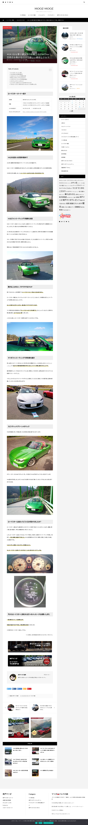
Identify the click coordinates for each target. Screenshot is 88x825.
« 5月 (71, 111)
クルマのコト (64, 129)
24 (79, 106)
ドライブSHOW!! (79, 38)
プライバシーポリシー (48, 822)
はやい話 (74, 183)
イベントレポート (41, 15)
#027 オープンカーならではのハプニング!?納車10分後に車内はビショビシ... (76, 73)
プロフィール (46, 674)
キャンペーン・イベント (65, 126)
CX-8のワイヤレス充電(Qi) (57, 810)
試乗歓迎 (78, 207)
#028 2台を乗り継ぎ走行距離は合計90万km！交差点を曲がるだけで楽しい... (76, 60)
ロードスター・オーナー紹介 (16, 72)
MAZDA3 (61, 183)
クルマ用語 (82, 183)
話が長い (83, 207)
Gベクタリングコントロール (78, 180)
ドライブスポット (67, 188)
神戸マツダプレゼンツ (71, 200)
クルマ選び (61, 185)
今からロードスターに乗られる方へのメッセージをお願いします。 (23, 84)
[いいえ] (86, 822)
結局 (67, 203)
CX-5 (68, 180)
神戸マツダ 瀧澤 (15, 695)
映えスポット (71, 197)
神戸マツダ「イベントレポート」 (67, 164)
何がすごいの (81, 194)
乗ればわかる (64, 150)
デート (74, 185)
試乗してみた (65, 207)
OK (36, 822)
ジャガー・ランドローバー (8, 807)
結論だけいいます (76, 203)
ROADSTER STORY (7, 27)
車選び (61, 210)
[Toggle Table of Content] (50, 70)
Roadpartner (5, 805)
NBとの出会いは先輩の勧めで (16, 74)
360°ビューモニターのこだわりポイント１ (61, 813)
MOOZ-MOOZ (44, 8)
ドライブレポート (51, 15)
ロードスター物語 (31, 15)
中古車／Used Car (65, 147)
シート (68, 185)
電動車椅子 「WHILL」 (65, 167)
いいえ (40, 822)
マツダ (74, 188)
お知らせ (78, 88)
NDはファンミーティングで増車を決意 (18, 76)
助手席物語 (63, 153)
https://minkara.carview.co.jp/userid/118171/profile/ (35, 111)
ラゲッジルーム (75, 191)
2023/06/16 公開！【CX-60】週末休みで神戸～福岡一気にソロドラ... (76, 35)
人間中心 (77, 194)
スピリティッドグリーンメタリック (16, 81)
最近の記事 (65, 28)
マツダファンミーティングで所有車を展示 (18, 79)
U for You (69, 183)
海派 (74, 197)
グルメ (66, 185)
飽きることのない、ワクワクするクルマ (18, 77)
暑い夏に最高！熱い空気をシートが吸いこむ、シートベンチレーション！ (67, 806)
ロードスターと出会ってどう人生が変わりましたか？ (21, 82)
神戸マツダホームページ (8, 797)
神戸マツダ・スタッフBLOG (62, 15)
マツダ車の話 (22, 15)
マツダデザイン (69, 191)
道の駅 (65, 210)
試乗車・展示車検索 (7, 800)
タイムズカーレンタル (7, 802)
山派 (68, 197)
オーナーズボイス (65, 119)
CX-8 (71, 180)
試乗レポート (71, 207)
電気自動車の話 (64, 171)
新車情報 (63, 157)
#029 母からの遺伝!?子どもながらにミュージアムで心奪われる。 (76, 46)
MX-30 (65, 183)
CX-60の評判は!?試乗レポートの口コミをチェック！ (63, 802)
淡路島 (77, 197)
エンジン (79, 183)
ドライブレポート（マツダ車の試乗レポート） (70, 136)
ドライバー (79, 185)
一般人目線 (80, 191)
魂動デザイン (68, 210)
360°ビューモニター (63, 180)
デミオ (71, 185)
